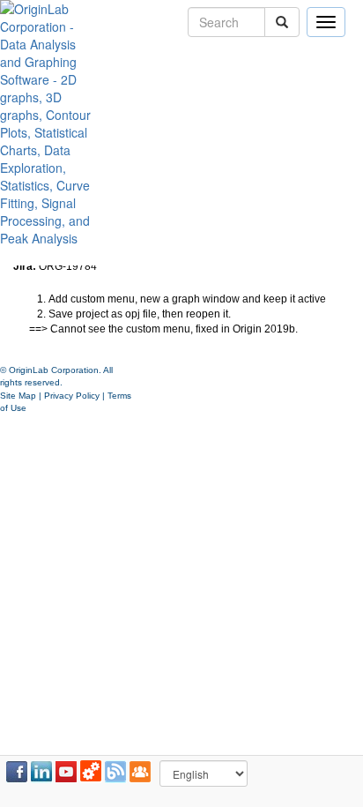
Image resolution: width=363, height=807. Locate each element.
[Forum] (140, 771)
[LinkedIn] (41, 771)
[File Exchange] (90, 771)
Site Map (18, 395)
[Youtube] (66, 771)
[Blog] (115, 771)
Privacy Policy (72, 395)
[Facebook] (16, 771)
